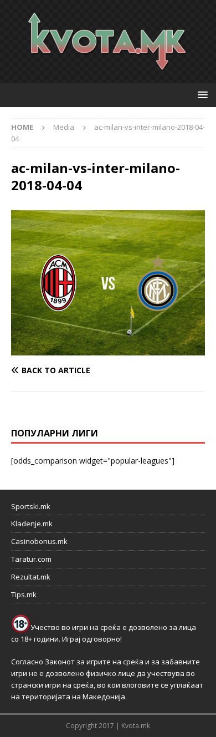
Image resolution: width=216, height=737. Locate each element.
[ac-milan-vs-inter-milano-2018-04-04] (108, 349)
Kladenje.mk (32, 523)
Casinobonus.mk (39, 541)
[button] (200, 94)
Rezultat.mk (30, 577)
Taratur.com (31, 559)
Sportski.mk (30, 506)
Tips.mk (24, 594)
